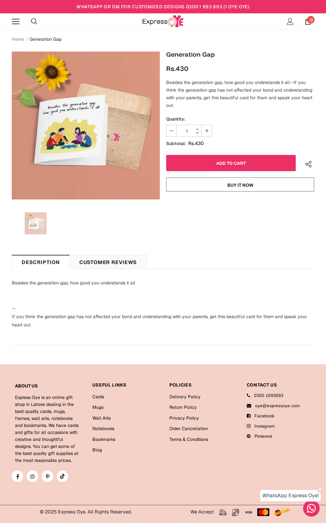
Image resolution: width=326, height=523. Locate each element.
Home (18, 39)
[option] (86, 125)
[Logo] (163, 21)
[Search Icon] (34, 21)
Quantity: (175, 119)
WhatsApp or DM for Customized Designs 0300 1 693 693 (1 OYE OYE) (163, 7)
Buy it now (240, 185)
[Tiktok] (62, 476)
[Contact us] (311, 508)
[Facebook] (17, 476)
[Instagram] (32, 476)
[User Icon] (290, 21)
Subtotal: (176, 143)
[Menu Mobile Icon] (15, 21)
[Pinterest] (47, 476)
